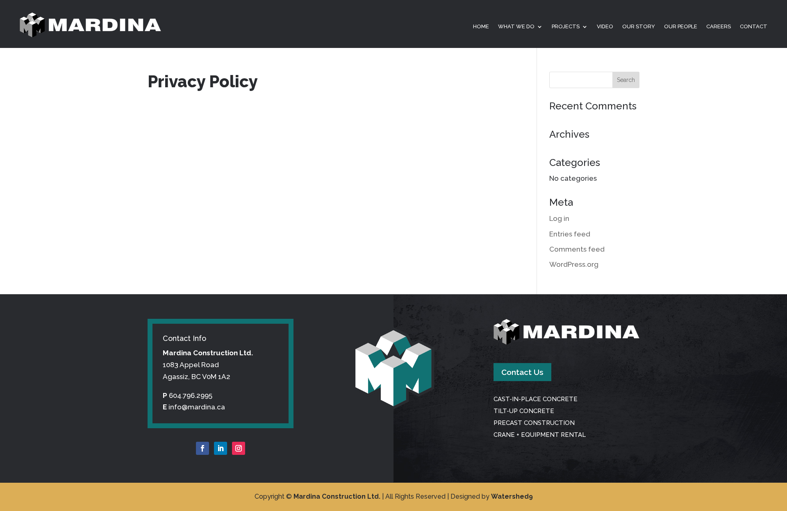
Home (481, 27)
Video (605, 27)
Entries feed (569, 234)
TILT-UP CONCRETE (524, 411)
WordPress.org (573, 264)
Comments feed (577, 249)
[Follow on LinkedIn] (220, 448)
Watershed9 (512, 496)
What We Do (516, 27)
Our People (680, 27)
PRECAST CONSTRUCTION (534, 423)
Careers (718, 27)
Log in (559, 218)
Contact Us (522, 372)
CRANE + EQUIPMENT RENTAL (540, 434)
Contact (753, 27)
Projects (566, 27)
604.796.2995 (190, 395)
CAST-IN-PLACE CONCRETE (536, 399)
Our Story (638, 27)
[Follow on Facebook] (202, 448)
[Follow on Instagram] (238, 448)
